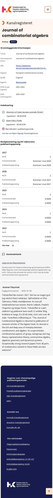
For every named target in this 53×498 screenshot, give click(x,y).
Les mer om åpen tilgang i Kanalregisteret (20, 133)
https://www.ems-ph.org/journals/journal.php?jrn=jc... (31, 66)
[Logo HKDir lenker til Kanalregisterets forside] (17, 9)
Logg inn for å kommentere (13, 263)
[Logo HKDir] (26, 485)
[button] (26, 245)
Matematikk (21, 82)
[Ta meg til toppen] (49, 491)
